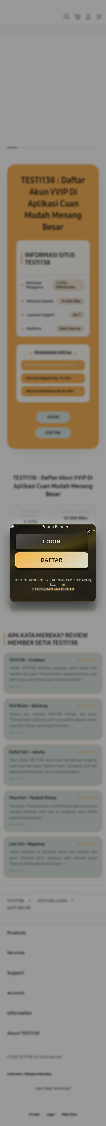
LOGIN (52, 541)
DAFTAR (52, 560)
